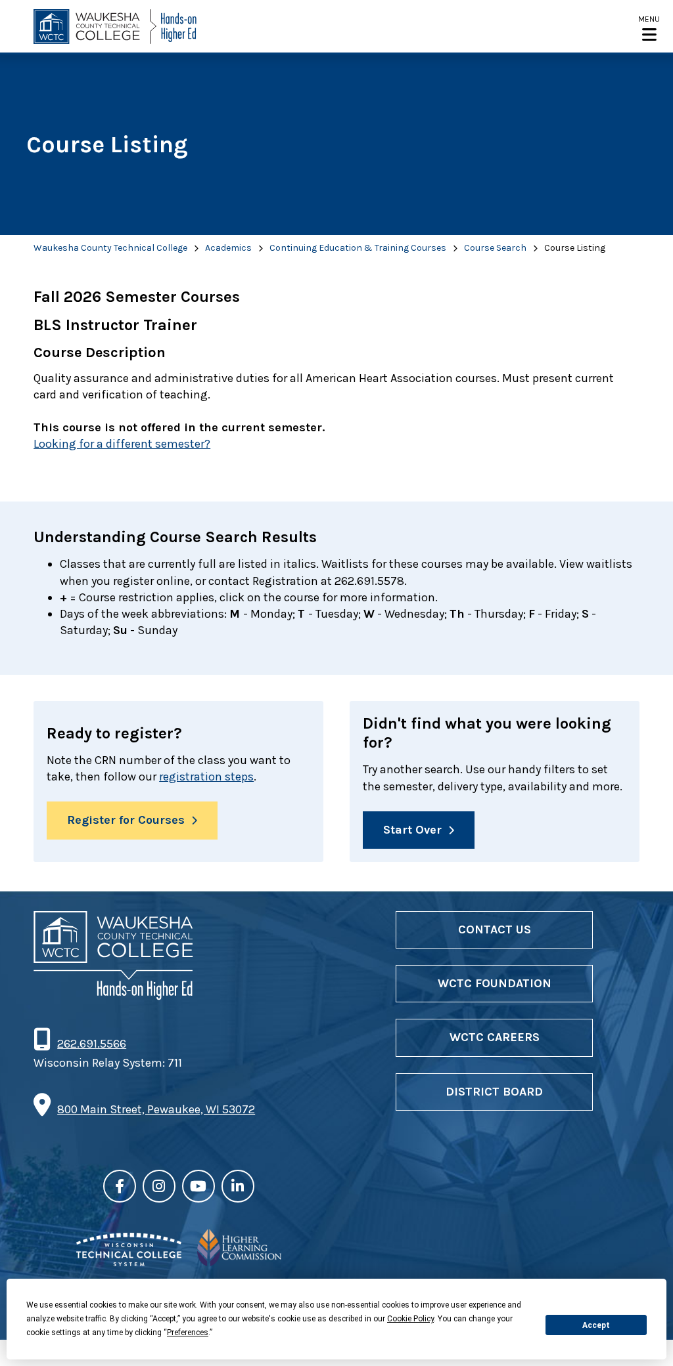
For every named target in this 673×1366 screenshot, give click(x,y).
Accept (596, 1325)
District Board (494, 1091)
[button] (649, 27)
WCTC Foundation (494, 983)
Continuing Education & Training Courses (357, 247)
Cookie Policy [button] (410, 1318)
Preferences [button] (187, 1332)
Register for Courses (126, 820)
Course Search (495, 247)
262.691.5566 (91, 1043)
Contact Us (494, 929)
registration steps (206, 776)
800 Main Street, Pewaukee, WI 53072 (156, 1109)
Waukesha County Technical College (110, 247)
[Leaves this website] (128, 1262)
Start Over (412, 829)
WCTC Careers (495, 1037)
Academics (228, 247)
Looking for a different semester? (122, 444)
